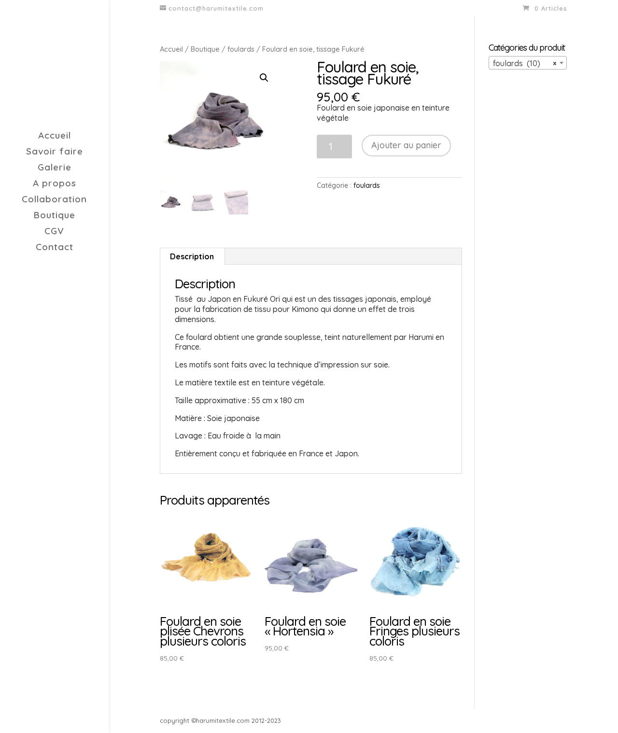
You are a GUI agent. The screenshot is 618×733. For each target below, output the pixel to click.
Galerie (54, 168)
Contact (54, 248)
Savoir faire (54, 152)
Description (192, 256)
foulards (240, 49)
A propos (54, 184)
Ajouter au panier (406, 145)
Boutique (54, 216)
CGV (54, 232)
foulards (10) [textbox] (525, 63)
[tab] (192, 256)
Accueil (54, 136)
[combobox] (528, 63)
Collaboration (54, 200)
